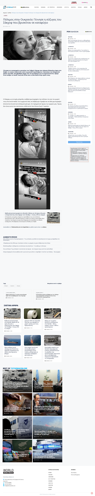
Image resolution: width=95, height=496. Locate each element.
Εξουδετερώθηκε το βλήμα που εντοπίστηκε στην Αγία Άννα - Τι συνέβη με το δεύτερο (24, 246)
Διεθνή (9, 12)
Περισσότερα (79, 142)
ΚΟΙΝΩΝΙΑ (43, 7)
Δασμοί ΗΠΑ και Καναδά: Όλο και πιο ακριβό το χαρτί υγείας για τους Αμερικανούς (32, 323)
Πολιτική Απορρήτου (75, 474)
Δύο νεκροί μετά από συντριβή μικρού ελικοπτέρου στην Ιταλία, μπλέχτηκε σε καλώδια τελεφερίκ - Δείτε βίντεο (31, 351)
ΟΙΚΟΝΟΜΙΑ (59, 7)
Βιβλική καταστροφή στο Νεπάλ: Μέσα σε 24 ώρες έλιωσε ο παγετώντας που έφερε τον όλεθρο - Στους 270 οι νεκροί (25, 214)
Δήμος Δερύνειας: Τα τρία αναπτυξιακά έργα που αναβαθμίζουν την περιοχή (16, 295)
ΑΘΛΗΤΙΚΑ (73, 7)
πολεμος (6, 285)
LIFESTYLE (66, 7)
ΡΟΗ (72, 32)
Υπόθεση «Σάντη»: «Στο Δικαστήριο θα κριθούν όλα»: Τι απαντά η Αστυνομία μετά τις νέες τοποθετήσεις (16, 432)
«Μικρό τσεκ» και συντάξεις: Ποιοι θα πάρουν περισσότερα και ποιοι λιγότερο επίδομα (17, 409)
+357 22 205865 (8, 482)
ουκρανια (12, 285)
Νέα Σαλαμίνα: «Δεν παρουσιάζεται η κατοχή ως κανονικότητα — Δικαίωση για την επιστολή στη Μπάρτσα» (79, 79)
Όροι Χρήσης (74, 472)
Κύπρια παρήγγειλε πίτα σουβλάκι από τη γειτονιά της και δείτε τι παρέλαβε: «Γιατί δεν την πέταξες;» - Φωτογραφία (31, 252)
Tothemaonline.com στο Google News (20, 227)
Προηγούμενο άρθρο (10, 292)
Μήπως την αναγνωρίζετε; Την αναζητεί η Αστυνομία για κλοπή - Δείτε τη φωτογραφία (79, 50)
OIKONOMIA (50, 476)
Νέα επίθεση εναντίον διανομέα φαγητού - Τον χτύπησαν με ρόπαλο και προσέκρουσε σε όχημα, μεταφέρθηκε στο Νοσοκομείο (31, 239)
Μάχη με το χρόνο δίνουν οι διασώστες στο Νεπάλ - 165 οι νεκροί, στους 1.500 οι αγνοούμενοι (51, 324)
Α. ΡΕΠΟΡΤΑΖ (71, 46)
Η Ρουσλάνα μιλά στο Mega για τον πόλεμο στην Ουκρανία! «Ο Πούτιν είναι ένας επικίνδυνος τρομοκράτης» (47, 296)
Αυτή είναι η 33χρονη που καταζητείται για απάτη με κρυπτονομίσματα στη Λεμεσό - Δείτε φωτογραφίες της (78, 60)
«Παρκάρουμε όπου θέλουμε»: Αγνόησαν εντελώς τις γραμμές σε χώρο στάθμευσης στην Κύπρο (26, 243)
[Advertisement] (32, 271)
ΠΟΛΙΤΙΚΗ (36, 7)
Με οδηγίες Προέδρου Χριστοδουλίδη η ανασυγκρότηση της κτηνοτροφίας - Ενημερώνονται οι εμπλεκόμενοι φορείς (47, 409)
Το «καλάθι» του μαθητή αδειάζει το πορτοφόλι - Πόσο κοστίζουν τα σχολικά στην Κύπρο (16, 456)
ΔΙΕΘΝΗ (85, 7)
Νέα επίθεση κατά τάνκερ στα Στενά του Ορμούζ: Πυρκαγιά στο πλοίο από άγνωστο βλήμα (12, 350)
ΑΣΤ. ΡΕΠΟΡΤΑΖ (51, 7)
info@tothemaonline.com (10, 485)
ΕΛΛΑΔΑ (80, 7)
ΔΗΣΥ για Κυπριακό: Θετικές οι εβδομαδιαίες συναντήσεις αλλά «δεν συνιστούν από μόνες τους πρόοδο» (79, 42)
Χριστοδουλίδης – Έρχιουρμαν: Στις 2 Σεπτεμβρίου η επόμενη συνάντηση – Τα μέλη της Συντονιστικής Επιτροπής (47, 385)
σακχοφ (18, 285)
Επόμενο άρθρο (39, 292)
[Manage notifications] (92, 493)
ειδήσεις (44, 227)
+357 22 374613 (8, 484)
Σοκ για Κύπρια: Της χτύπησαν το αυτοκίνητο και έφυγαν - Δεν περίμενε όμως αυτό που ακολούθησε (28, 249)
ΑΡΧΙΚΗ (50, 472)
